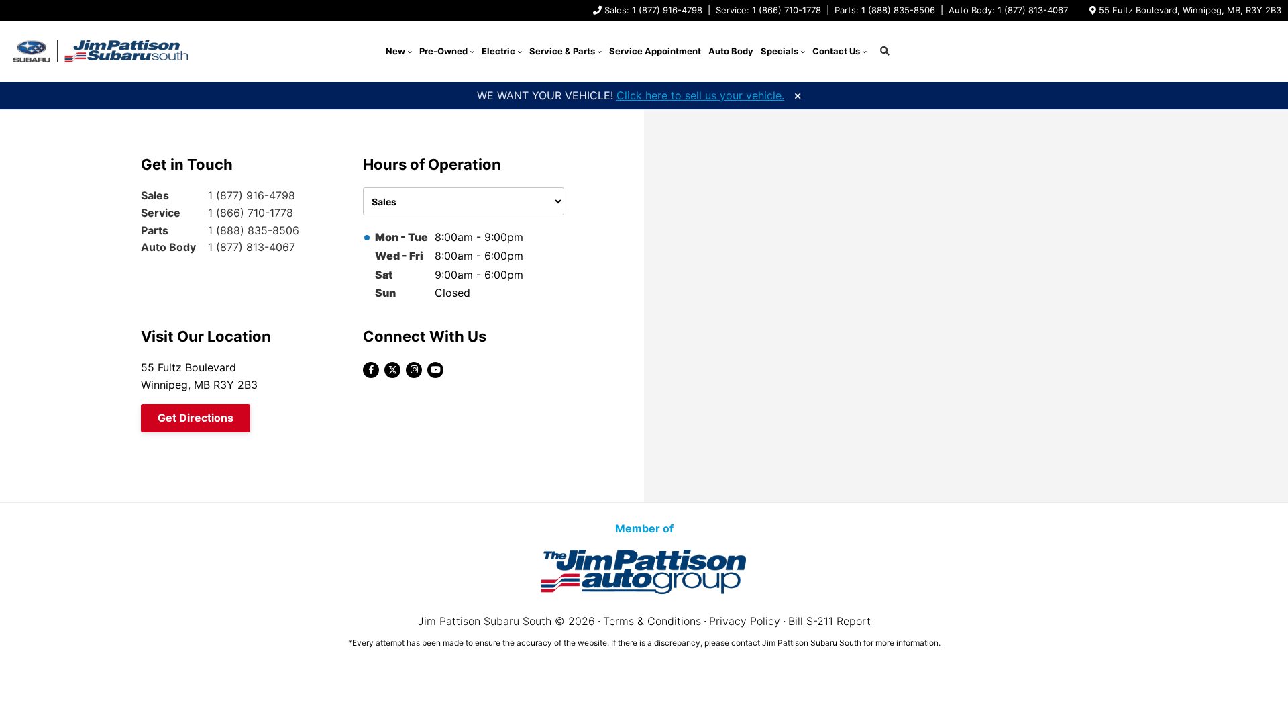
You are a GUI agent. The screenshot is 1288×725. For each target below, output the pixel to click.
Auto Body (730, 51)
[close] (797, 94)
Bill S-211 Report (829, 621)
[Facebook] (371, 370)
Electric (498, 51)
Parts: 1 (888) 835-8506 (885, 10)
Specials (779, 51)
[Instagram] (414, 370)
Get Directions (195, 417)
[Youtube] (435, 370)
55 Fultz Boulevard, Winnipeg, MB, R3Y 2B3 (1190, 10)
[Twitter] (392, 370)
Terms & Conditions (652, 621)
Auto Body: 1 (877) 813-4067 (1008, 10)
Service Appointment (655, 51)
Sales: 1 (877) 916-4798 (653, 10)
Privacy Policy (744, 621)
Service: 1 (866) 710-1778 (768, 10)
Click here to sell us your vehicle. (700, 95)
